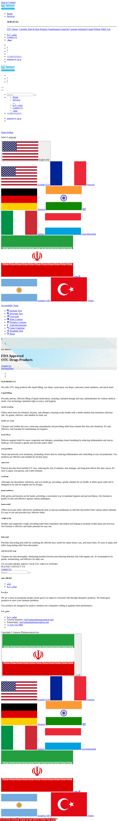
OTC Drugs (12, 29)
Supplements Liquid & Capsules (63, 29)
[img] (5, 368)
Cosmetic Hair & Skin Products (33, 29)
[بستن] (2, 90)
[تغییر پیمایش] (2, 87)
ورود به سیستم (14, 59)
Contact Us (6, 366)
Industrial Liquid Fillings (89, 29)
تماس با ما (12, 586)
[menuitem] (10, 13)
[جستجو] (35, 95)
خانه (9, 584)
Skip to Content (8, 2)
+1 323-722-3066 (15, 625)
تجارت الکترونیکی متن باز (13, 818)
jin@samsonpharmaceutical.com (39, 619)
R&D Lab (105, 29)
